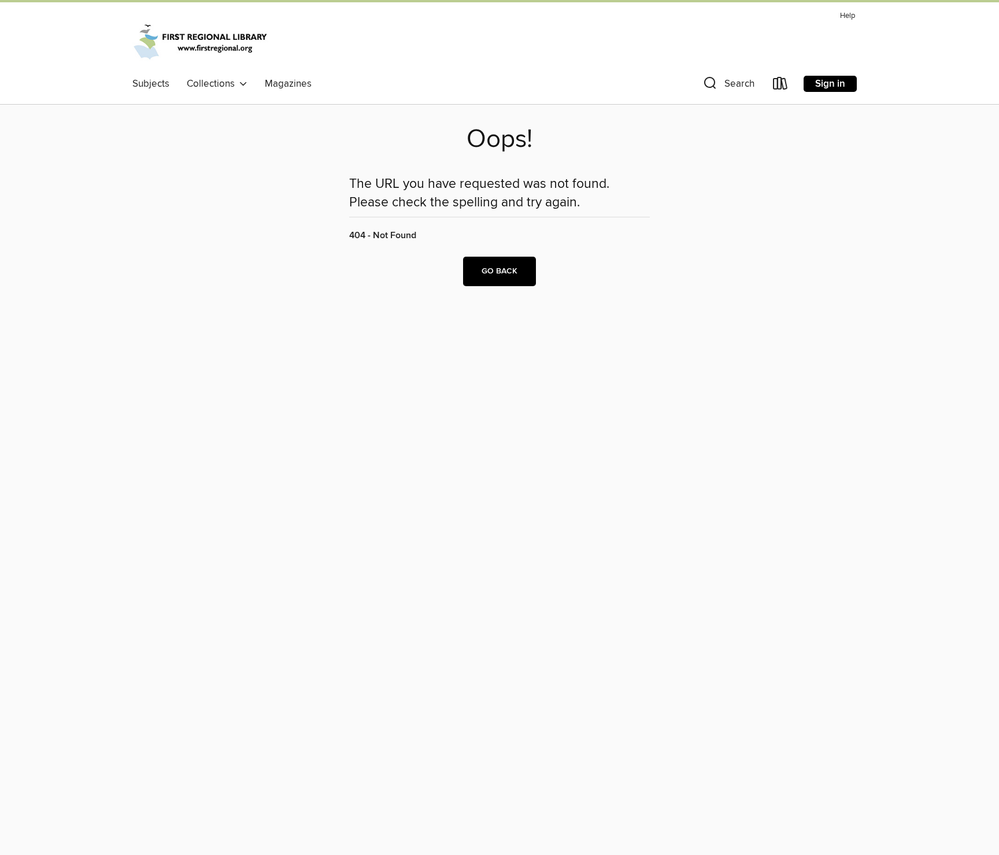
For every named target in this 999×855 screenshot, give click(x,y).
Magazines (288, 83)
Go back (499, 271)
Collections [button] (213, 83)
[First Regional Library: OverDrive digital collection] (201, 40)
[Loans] (780, 86)
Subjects (150, 83)
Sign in (830, 83)
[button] (728, 86)
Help (847, 16)
